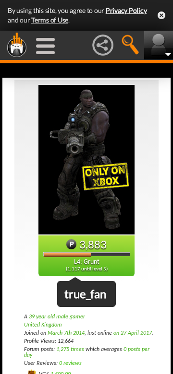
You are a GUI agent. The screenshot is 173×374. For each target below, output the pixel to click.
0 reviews (70, 363)
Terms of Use (49, 20)
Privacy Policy (126, 10)
